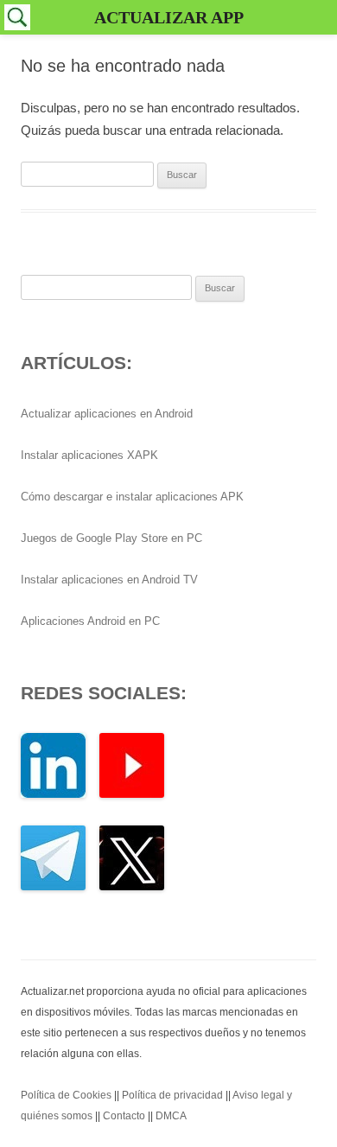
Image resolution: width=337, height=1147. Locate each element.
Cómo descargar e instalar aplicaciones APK (132, 496)
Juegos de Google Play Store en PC (111, 538)
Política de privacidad (172, 1095)
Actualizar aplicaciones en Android (107, 413)
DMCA (171, 1116)
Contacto (124, 1116)
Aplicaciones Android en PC (90, 621)
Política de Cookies (66, 1095)
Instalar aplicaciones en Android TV (109, 579)
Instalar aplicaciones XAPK (89, 455)
